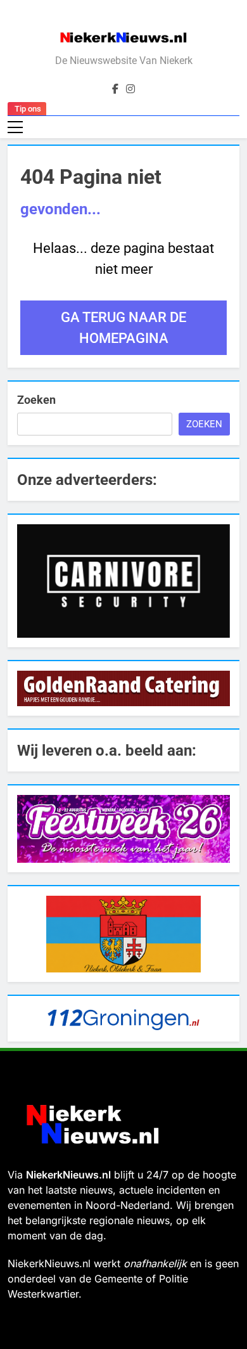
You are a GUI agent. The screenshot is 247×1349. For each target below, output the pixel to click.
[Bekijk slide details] (123, 581)
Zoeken (36, 399)
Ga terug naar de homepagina (123, 327)
